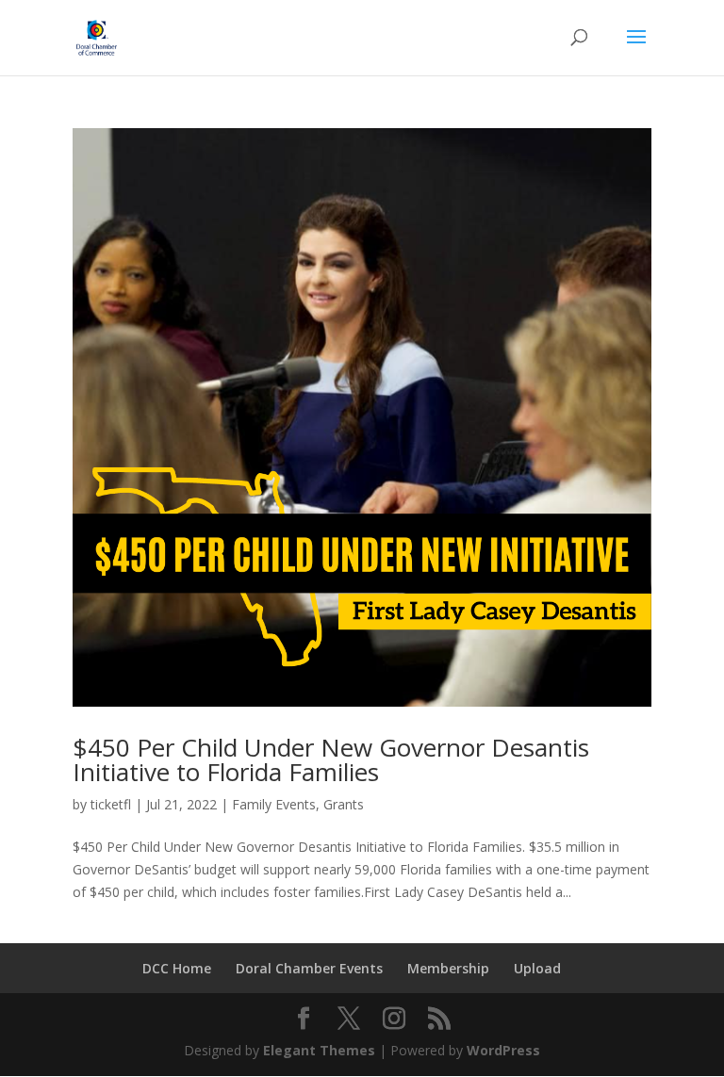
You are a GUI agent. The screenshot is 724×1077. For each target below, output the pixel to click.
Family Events (274, 804)
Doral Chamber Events (309, 968)
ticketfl (110, 804)
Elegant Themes (319, 1050)
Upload (537, 968)
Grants (343, 804)
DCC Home (176, 968)
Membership (448, 968)
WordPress (503, 1050)
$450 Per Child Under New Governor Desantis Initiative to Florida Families (331, 759)
